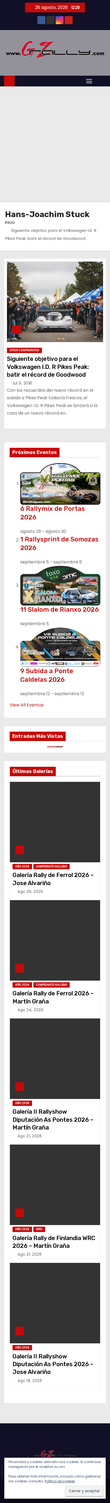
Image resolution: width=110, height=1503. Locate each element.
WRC (39, 1229)
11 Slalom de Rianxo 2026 (59, 609)
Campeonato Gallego (51, 866)
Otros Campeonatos (24, 350)
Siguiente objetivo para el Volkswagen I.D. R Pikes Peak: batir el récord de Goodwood (48, 366)
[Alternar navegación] (89, 81)
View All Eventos (27, 705)
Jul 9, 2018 (22, 383)
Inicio (10, 222)
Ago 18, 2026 (30, 1380)
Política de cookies (60, 1481)
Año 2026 (22, 866)
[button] (100, 81)
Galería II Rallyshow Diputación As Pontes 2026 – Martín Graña (53, 1119)
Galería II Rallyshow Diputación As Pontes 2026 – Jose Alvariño (53, 1364)
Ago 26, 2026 (30, 891)
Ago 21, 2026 (30, 1136)
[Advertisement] (55, 144)
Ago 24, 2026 (30, 1010)
